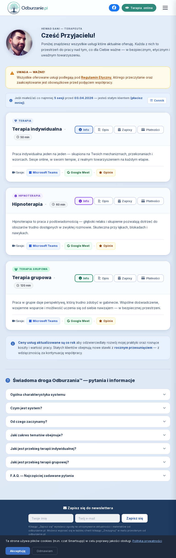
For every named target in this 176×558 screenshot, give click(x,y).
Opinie (108, 172)
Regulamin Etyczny (96, 77)
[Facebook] (114, 7)
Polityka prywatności (147, 541)
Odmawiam (45, 551)
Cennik (159, 100)
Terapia (141, 8)
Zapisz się (134, 518)
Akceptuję (17, 551)
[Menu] (165, 7)
